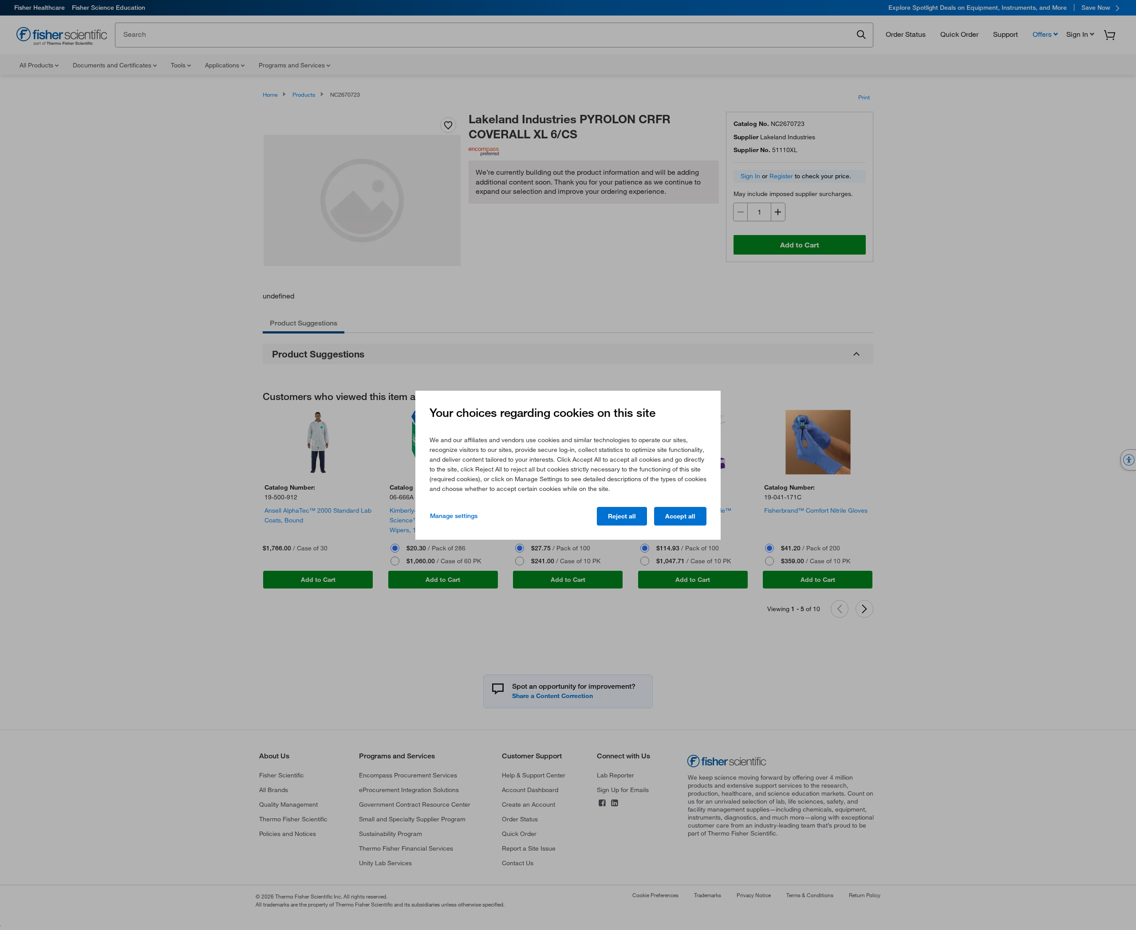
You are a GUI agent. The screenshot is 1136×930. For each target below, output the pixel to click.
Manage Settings (453, 516)
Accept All (680, 516)
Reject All (622, 516)
